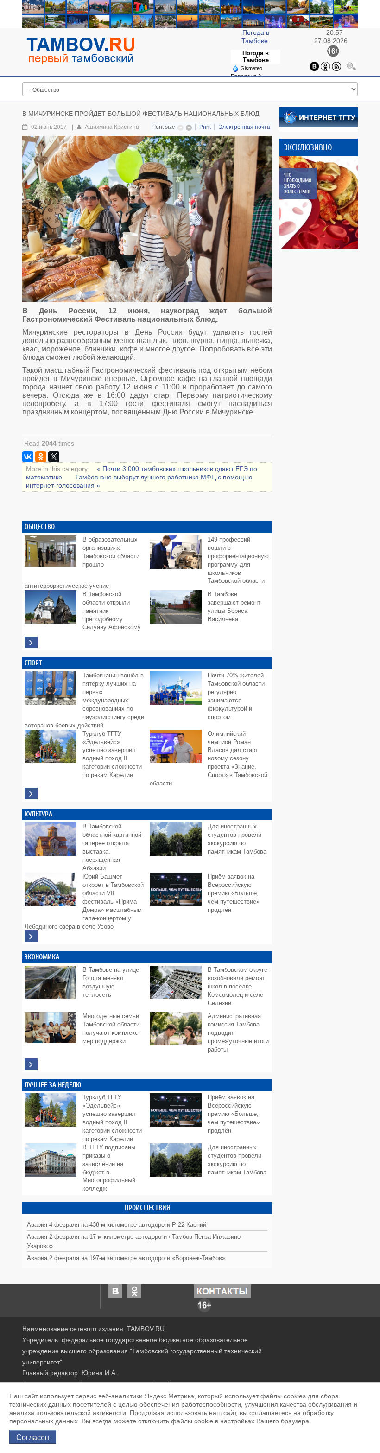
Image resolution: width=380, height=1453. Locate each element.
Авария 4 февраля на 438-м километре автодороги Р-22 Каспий (116, 1225)
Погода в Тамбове (255, 57)
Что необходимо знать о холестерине (297, 183)
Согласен (32, 1436)
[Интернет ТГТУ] (318, 116)
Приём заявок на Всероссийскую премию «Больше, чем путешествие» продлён (234, 893)
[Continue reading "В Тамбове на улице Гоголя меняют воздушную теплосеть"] (52, 986)
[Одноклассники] (325, 65)
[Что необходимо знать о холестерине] (325, 202)
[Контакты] (222, 1290)
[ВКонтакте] (27, 456)
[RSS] (336, 65)
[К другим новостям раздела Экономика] (31, 1064)
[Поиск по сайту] (351, 65)
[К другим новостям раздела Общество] (31, 642)
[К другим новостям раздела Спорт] (31, 793)
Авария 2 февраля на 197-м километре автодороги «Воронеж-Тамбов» (126, 1258)
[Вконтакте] (314, 65)
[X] (53, 456)
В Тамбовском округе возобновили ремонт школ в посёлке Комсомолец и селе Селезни (237, 987)
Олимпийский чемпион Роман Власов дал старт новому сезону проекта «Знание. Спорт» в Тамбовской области (208, 759)
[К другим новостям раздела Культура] (31, 936)
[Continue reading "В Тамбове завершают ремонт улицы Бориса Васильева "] (177, 611)
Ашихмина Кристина (112, 127)
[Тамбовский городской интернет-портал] (80, 50)
